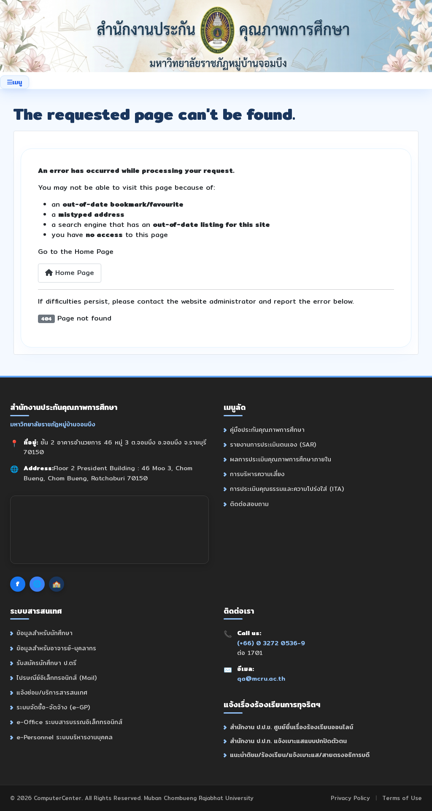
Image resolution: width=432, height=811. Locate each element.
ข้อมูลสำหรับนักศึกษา (44, 633)
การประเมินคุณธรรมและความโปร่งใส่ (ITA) (287, 488)
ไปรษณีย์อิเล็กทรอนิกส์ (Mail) (56, 677)
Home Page (73, 272)
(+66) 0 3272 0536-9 (271, 643)
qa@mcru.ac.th (261, 678)
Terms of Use (402, 798)
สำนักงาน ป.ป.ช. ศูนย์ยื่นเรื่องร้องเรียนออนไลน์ (291, 727)
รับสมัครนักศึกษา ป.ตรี (46, 663)
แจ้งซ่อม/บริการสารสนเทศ (51, 692)
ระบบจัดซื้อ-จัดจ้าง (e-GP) (53, 707)
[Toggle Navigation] (14, 82)
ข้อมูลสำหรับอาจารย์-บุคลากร (56, 648)
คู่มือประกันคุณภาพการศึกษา (267, 429)
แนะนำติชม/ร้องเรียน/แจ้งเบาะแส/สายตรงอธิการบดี (300, 755)
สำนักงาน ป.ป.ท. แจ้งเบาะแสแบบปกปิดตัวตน (288, 741)
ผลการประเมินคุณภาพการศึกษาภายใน (280, 459)
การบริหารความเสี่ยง (257, 474)
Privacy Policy (350, 798)
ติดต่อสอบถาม (249, 504)
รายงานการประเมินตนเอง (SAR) (273, 444)
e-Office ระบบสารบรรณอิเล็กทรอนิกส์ (69, 722)
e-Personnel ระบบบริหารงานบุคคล (64, 737)
